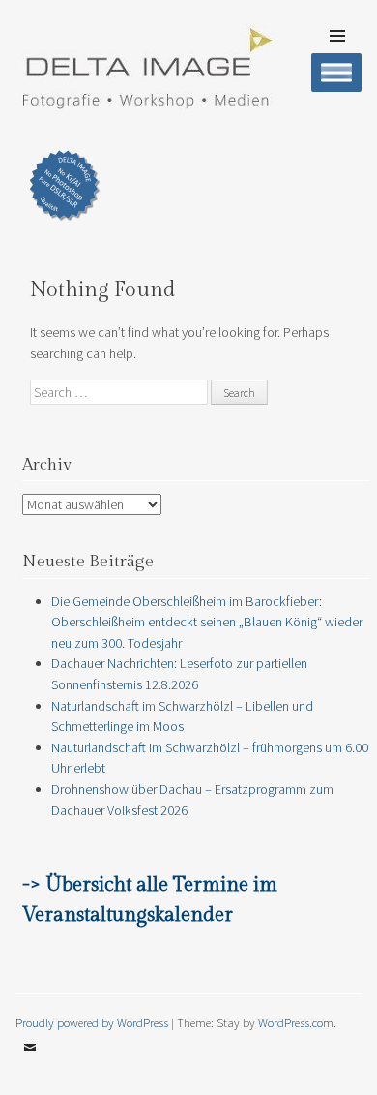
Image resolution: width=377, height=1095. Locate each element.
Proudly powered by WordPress (91, 1022)
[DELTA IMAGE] (145, 103)
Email (29, 1062)
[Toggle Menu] (336, 72)
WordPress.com (296, 1022)
